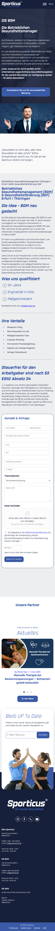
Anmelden (43, 735)
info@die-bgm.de (28, 306)
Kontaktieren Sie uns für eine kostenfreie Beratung (26, 91)
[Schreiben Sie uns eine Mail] (37, 819)
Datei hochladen (12, 506)
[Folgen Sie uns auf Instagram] (17, 819)
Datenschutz (26, 928)
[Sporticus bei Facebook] (24, 819)
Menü (51, 4)
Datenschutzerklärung (35, 533)
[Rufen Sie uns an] (31, 819)
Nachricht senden (14, 559)
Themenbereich (11, 476)
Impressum (13, 928)
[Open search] (37, 4)
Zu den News (27, 699)
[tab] (27, 285)
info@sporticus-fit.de (14, 843)
